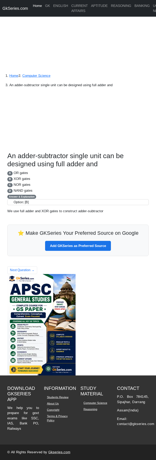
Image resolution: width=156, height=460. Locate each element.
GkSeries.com (15, 8)
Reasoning (90, 409)
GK (47, 6)
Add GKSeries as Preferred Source (78, 246)
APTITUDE (99, 6)
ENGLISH (60, 6)
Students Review (57, 397)
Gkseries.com (59, 452)
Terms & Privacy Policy (57, 418)
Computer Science (95, 403)
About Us (53, 403)
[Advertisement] (78, 42)
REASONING (121, 6)
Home (37, 6)
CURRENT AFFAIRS (79, 8)
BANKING (142, 6)
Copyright (53, 409)
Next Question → (22, 270)
